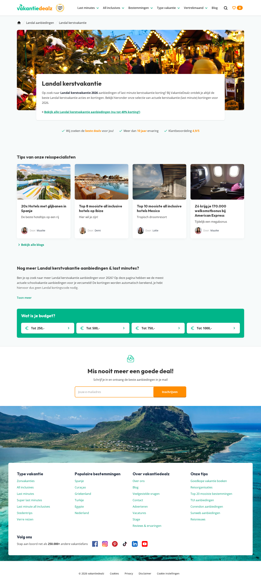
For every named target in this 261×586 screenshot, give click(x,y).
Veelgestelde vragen (146, 494)
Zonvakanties (26, 481)
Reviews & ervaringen (147, 526)
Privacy (129, 573)
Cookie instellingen (168, 573)
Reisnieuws (198, 519)
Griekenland (83, 494)
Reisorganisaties (202, 487)
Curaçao (80, 487)
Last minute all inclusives (33, 506)
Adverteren (140, 506)
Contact (138, 500)
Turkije (79, 500)
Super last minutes (29, 500)
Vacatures (139, 513)
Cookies (114, 573)
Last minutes (25, 494)
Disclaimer (145, 573)
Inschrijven (170, 392)
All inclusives (25, 487)
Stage (136, 519)
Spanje (79, 481)
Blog (135, 487)
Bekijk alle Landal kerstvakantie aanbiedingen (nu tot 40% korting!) (92, 112)
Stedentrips (24, 513)
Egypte (79, 506)
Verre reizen (25, 519)
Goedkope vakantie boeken (209, 481)
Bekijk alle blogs (32, 245)
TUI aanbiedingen (202, 500)
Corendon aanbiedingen (207, 506)
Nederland (82, 513)
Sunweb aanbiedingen (205, 513)
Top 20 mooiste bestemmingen (211, 494)
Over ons (139, 481)
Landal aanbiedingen (40, 23)
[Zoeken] (226, 8)
